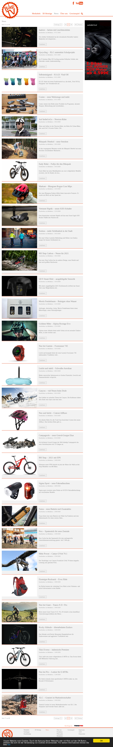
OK (101, 740)
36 (65, 24)
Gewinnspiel (75, 13)
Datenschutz (82, 734)
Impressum (82, 730)
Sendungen (27, 732)
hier (8, 744)
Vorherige (56, 24)
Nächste (80, 24)
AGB (80, 732)
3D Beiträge (47, 13)
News (56, 13)
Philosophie (60, 734)
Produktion (60, 732)
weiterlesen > (42, 44)
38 (71, 24)
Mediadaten (60, 736)
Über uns (64, 13)
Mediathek (36, 13)
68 (75, 24)
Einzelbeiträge (27, 734)
